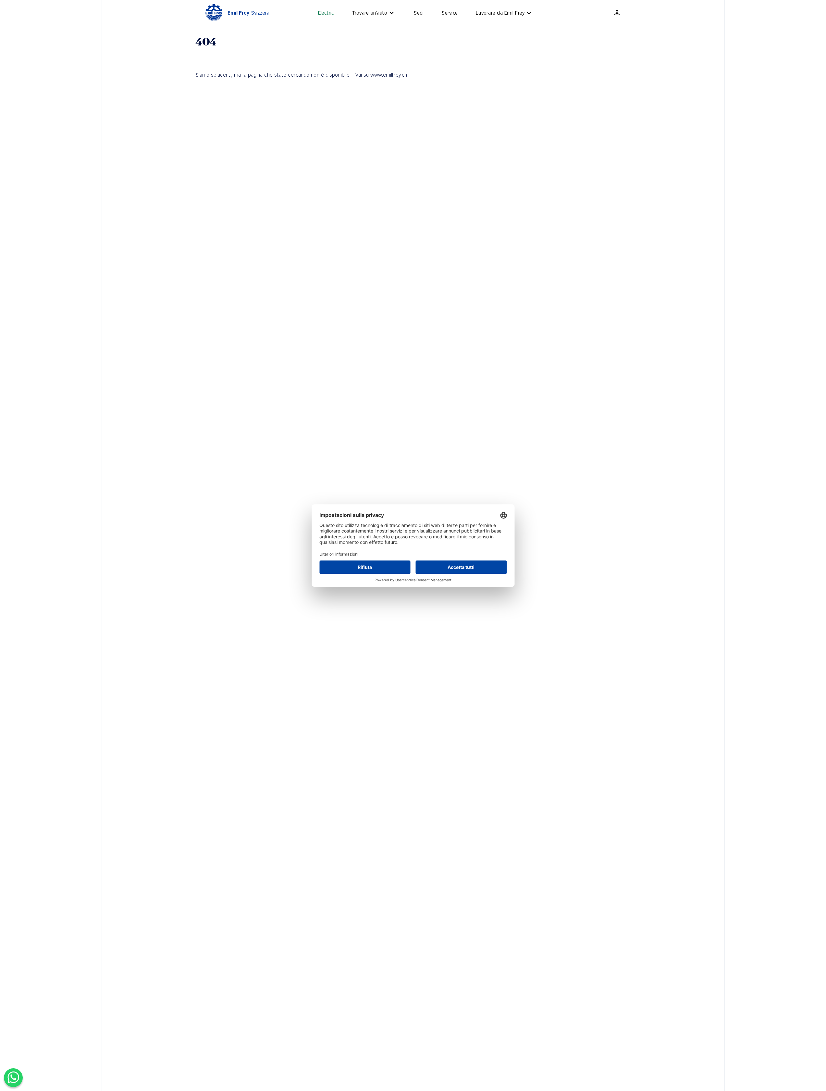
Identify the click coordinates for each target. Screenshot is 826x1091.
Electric (326, 12)
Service (450, 12)
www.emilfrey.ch (388, 74)
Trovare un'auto (370, 12)
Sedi (419, 12)
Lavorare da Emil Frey (500, 12)
